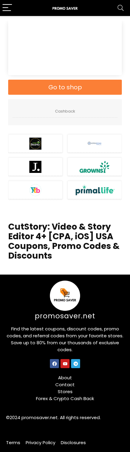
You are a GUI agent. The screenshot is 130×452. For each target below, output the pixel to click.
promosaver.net (65, 316)
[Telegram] (75, 363)
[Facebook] (54, 363)
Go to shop (65, 87)
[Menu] (7, 8)
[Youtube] (65, 363)
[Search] (120, 8)
